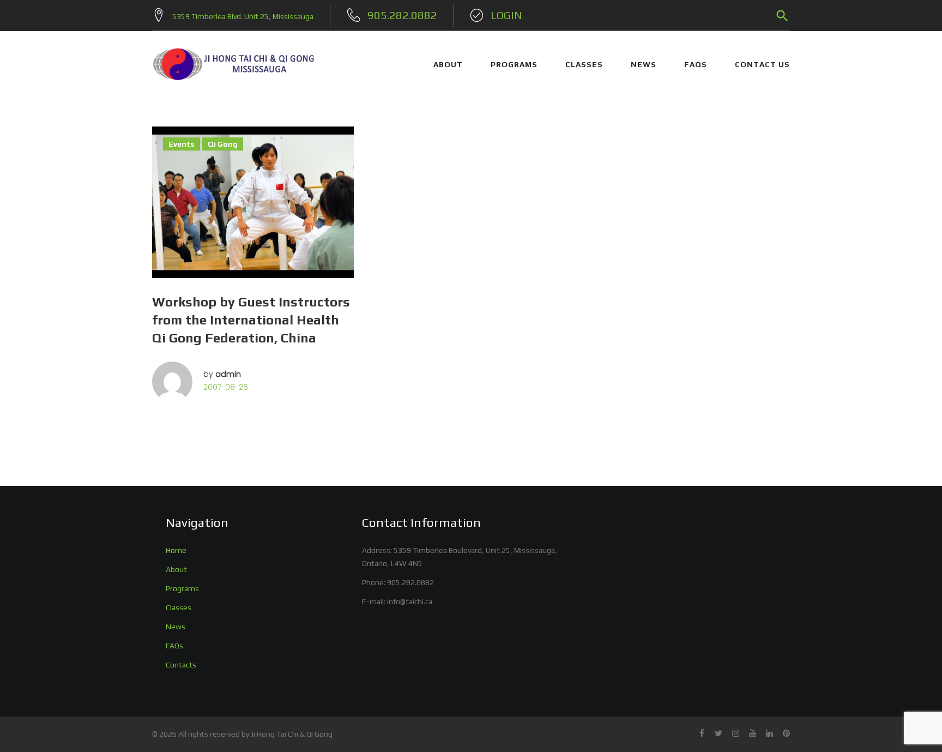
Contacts (181, 664)
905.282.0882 (410, 582)
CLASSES (584, 64)
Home (176, 550)
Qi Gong (223, 144)
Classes (178, 607)
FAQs (695, 64)
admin (228, 374)
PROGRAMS (514, 64)
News (175, 626)
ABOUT (448, 64)
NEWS (643, 64)
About (176, 569)
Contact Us (762, 64)
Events (181, 144)
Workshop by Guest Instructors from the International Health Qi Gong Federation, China (251, 319)
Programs (182, 588)
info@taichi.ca (409, 601)
